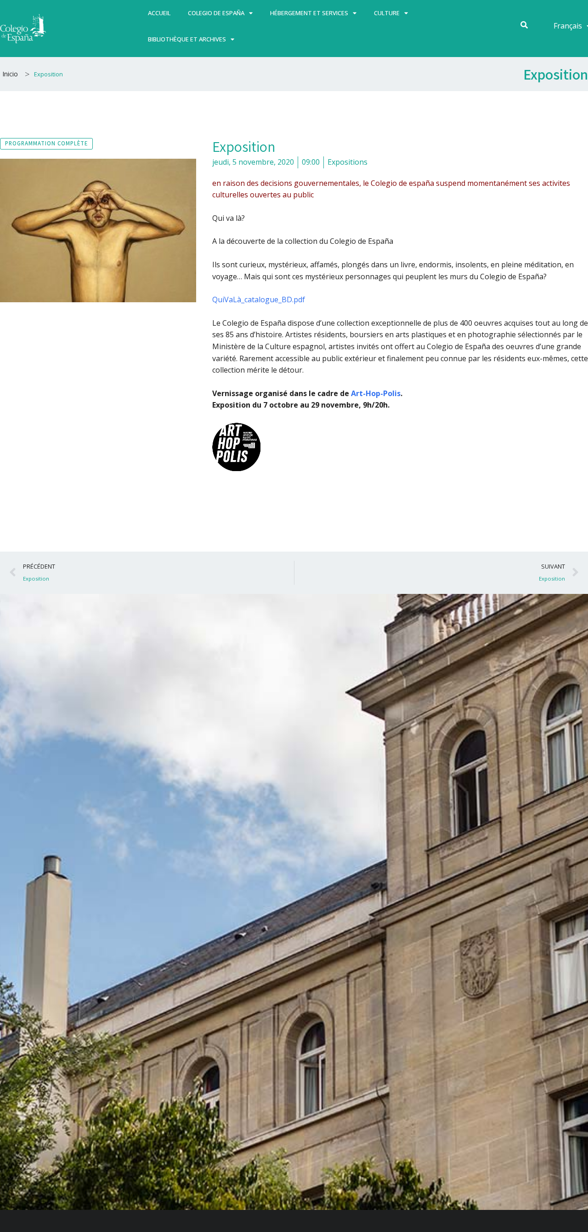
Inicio (10, 73)
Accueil (159, 13)
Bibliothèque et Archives (187, 39)
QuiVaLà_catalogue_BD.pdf (258, 299)
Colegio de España (216, 13)
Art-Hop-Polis (376, 393)
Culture (387, 13)
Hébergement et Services (309, 13)
